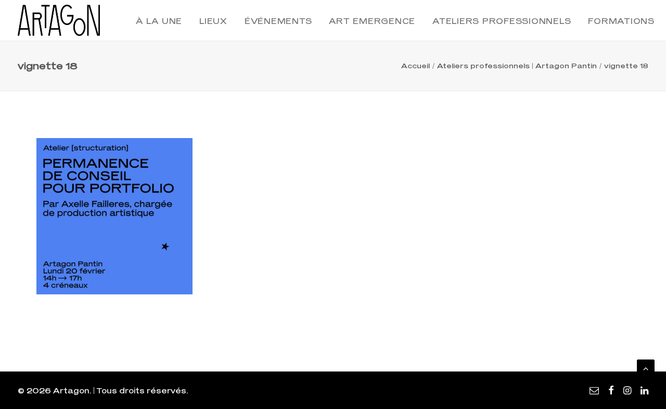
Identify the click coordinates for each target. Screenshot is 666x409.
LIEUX (213, 21)
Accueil (415, 65)
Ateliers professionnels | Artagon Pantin (517, 65)
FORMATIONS (621, 21)
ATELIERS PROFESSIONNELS (501, 21)
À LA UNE (159, 21)
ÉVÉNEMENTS (278, 21)
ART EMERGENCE (372, 21)
